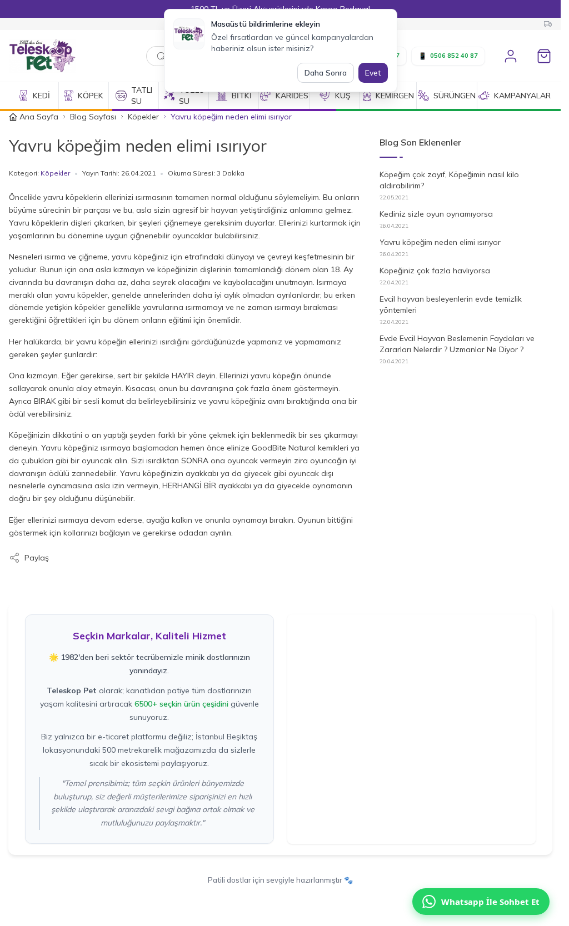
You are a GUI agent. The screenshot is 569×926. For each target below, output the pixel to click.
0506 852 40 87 (448, 56)
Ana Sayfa (38, 117)
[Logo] (66, 56)
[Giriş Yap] (510, 56)
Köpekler (143, 117)
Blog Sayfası (93, 117)
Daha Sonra (326, 73)
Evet (373, 73)
